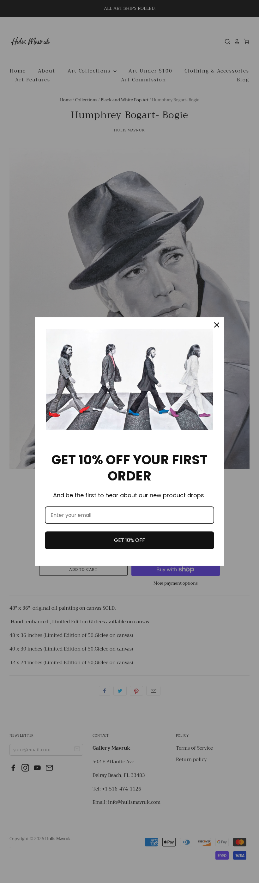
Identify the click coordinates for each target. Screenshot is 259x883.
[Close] (216, 325)
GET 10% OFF (129, 540)
